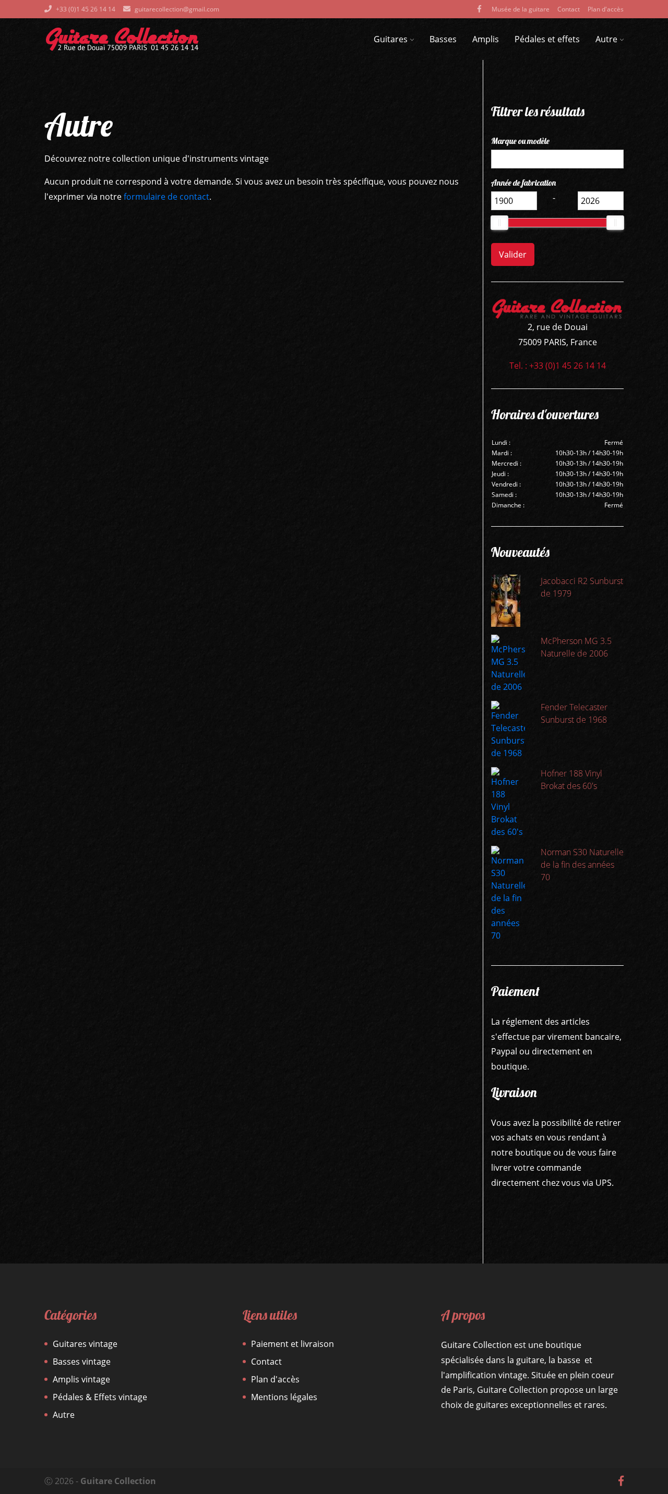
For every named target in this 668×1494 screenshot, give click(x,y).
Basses (443, 39)
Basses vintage (82, 1361)
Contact (568, 9)
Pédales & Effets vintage (100, 1397)
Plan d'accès (606, 9)
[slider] (499, 222)
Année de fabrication (523, 182)
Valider (513, 254)
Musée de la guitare (521, 9)
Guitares (391, 39)
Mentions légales (284, 1397)
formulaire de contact (166, 196)
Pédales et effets (547, 39)
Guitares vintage (85, 1344)
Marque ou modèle (520, 141)
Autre (606, 39)
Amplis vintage (81, 1379)
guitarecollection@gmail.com (177, 9)
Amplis (485, 39)
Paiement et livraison (292, 1344)
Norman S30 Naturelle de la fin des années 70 (582, 864)
